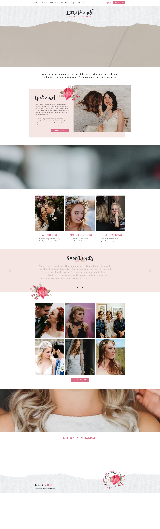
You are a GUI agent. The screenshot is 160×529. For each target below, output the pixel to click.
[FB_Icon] (108, 3)
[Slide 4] (82, 287)
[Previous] (10, 270)
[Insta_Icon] (110, 3)
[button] (49, 320)
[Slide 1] (77, 287)
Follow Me (40, 485)
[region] (49, 220)
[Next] (150, 270)
